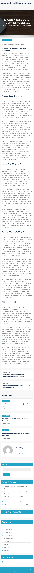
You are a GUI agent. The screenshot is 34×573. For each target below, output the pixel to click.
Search (4, 464)
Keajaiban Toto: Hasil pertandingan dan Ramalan (17, 502)
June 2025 (7, 547)
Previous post (6, 372)
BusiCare (27, 569)
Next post (5, 383)
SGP (3, 341)
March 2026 (7, 526)
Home (4, 25)
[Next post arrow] (30, 385)
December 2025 (8, 529)
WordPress (17, 569)
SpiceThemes (17, 571)
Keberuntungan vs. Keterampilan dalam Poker (16, 504)
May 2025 (6, 550)
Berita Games (20, 44)
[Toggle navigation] (3, 6)
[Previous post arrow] (30, 374)
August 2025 (7, 541)
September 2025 (8, 538)
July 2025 (6, 544)
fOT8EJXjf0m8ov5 (9, 44)
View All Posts (20, 453)
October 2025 (8, 535)
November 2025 (8, 532)
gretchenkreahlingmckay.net (16, 3)
